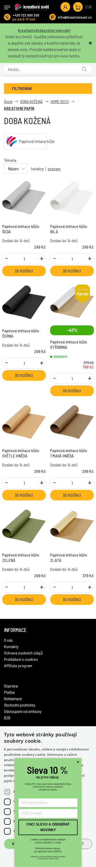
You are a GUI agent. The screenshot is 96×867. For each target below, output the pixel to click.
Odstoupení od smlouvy (23, 711)
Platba (9, 692)
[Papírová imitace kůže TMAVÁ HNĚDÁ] (72, 421)
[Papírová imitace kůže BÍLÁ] (72, 197)
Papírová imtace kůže (32, 141)
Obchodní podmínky (19, 704)
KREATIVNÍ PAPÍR (19, 108)
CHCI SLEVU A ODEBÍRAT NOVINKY (48, 827)
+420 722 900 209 (26, 15)
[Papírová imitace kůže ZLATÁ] (72, 525)
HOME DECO (60, 101)
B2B (7, 717)
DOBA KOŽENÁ (31, 101)
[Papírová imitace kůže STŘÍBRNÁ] (72, 301)
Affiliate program (18, 665)
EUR (89, 6)
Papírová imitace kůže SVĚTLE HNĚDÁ (20, 453)
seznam (54, 168)
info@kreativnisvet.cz (75, 17)
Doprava (11, 685)
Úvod (8, 101)
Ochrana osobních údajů (23, 652)
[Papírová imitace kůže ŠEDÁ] (24, 197)
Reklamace (13, 698)
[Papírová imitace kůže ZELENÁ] (24, 525)
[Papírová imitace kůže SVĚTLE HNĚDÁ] (24, 421)
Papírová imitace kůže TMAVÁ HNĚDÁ (68, 453)
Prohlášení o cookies (21, 659)
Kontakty (11, 646)
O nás (8, 640)
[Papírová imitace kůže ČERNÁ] (24, 301)
